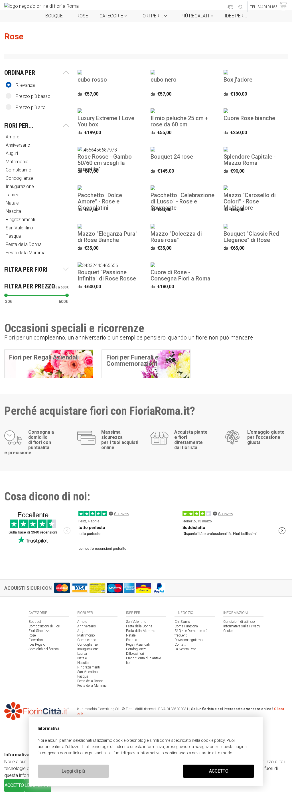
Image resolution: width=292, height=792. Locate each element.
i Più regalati (194, 16)
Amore (82, 622)
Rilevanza (25, 85)
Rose (82, 16)
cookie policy (213, 740)
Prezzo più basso (33, 96)
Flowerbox (36, 640)
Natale (82, 658)
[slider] (6, 295)
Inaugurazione (87, 649)
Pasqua (82, 676)
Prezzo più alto (31, 107)
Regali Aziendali (138, 644)
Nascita (83, 663)
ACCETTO (218, 771)
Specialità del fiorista (44, 649)
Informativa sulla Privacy (241, 626)
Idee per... (236, 16)
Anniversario (86, 626)
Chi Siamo (182, 622)
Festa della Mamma (92, 686)
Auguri (82, 631)
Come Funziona (186, 626)
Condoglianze (87, 644)
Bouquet (55, 16)
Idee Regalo (37, 644)
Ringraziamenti (88, 667)
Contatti (180, 644)
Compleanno (86, 640)
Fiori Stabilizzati (40, 631)
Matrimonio (86, 635)
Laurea (82, 654)
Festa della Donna (90, 681)
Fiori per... (151, 16)
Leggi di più (73, 771)
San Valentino (87, 672)
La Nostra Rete (185, 649)
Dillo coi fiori (135, 654)
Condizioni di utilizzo (239, 622)
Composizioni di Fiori (44, 626)
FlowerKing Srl (108, 709)
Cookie (228, 631)
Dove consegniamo (188, 640)
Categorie (112, 16)
